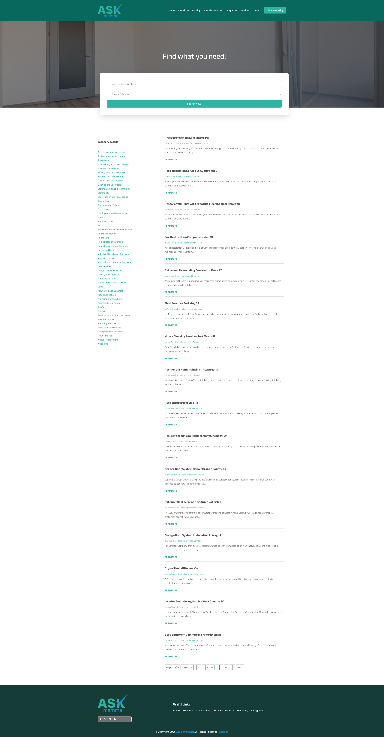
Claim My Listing (275, 10)
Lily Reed (170, 276)
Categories (231, 10)
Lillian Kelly (171, 541)
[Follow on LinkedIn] (115, 719)
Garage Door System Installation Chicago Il (193, 535)
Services (244, 10)
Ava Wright (171, 607)
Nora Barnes (172, 309)
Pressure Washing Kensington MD (187, 137)
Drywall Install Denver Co (181, 568)
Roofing (196, 10)
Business (188, 711)
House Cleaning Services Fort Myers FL (190, 336)
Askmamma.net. (185, 731)
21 (221, 667)
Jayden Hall (171, 210)
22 (226, 667)
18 (207, 667)
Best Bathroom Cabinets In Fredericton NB (193, 634)
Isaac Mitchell (172, 408)
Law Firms (183, 10)
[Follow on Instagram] (110, 719)
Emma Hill (171, 176)
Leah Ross (171, 342)
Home (172, 10)
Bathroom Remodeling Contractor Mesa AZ (193, 270)
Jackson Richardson (175, 143)
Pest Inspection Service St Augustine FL (191, 171)
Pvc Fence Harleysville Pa (181, 402)
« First (185, 667)
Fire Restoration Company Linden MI (189, 237)
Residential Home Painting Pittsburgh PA (192, 369)
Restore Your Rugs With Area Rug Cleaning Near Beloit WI (202, 204)
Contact (257, 10)
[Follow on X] (105, 719)
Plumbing (242, 711)
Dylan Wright (172, 243)
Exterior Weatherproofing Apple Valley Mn (193, 502)
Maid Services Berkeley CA (182, 303)
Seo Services (203, 711)
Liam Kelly (171, 375)
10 (199, 667)
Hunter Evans (172, 441)
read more (171, 160)
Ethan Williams (173, 508)
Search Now (194, 103)
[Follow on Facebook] (100, 719)
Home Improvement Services (196, 143)
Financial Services (213, 10)
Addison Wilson (173, 475)
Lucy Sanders (172, 574)
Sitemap (223, 731)
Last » (240, 667)
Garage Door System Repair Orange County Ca (195, 469)
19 (212, 667)
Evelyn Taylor (172, 640)
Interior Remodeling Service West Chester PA (194, 601)
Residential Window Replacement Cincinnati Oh (196, 436)
